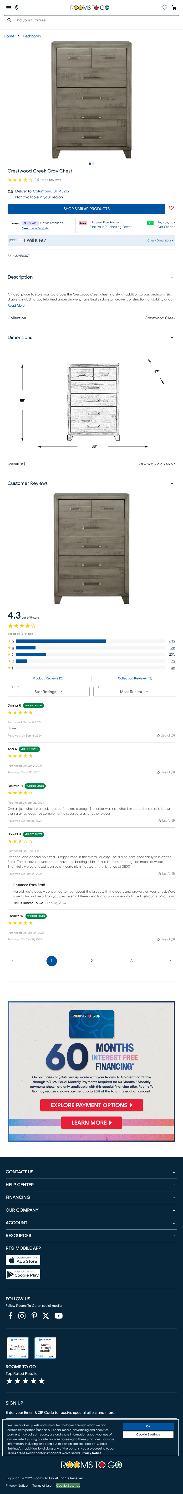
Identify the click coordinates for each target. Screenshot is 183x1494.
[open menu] (8, 7)
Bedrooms (32, 36)
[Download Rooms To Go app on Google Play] (23, 1274)
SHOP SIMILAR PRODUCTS (87, 209)
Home (9, 36)
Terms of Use (41, 1485)
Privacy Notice (17, 1485)
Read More (16, 305)
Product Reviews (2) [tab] (48, 678)
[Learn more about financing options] (91, 1128)
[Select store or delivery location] (16, 7)
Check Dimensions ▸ (160, 240)
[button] (91, 641)
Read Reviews (51, 180)
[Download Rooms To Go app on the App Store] (23, 1260)
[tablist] (91, 678)
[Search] (8, 20)
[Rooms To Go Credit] (91, 1058)
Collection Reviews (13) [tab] (135, 678)
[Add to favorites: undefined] (171, 208)
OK (148, 1426)
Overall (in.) (16, 464)
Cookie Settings (68, 1485)
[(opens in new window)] (10, 1316)
